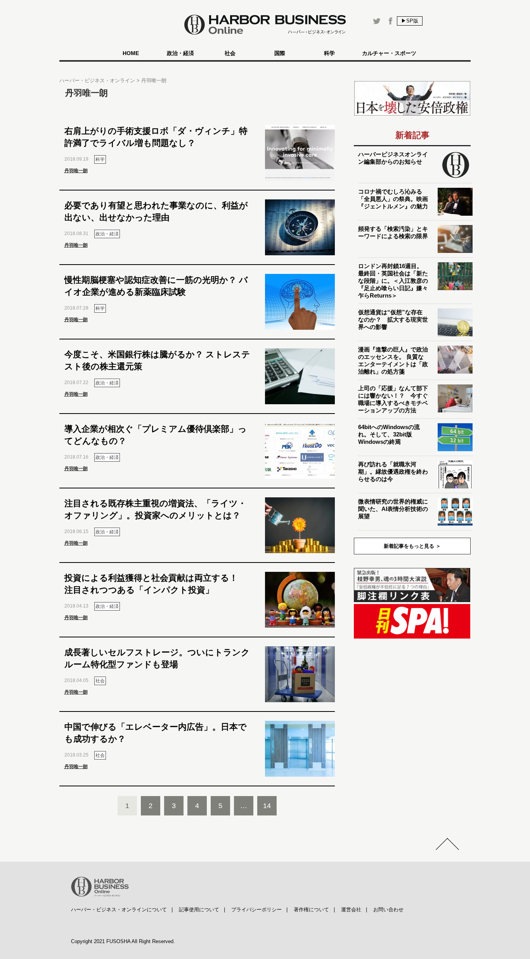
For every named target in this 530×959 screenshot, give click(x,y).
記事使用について (199, 909)
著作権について (311, 909)
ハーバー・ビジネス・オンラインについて (119, 909)
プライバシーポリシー (256, 909)
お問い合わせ (388, 909)
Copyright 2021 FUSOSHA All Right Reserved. (123, 941)
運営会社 (351, 909)
